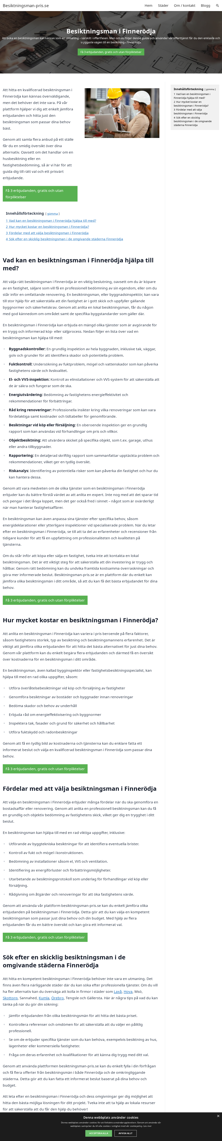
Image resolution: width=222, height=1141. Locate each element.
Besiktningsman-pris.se (26, 5)
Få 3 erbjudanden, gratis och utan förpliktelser (111, 52)
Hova (128, 991)
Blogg (205, 5)
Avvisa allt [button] (125, 1133)
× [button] (218, 1116)
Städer (163, 5)
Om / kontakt (184, 5)
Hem (148, 5)
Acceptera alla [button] (98, 1133)
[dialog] (111, 1126)
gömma (52, 214)
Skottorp (10, 997)
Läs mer (147, 1126)
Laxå (118, 991)
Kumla (44, 997)
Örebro (57, 997)
